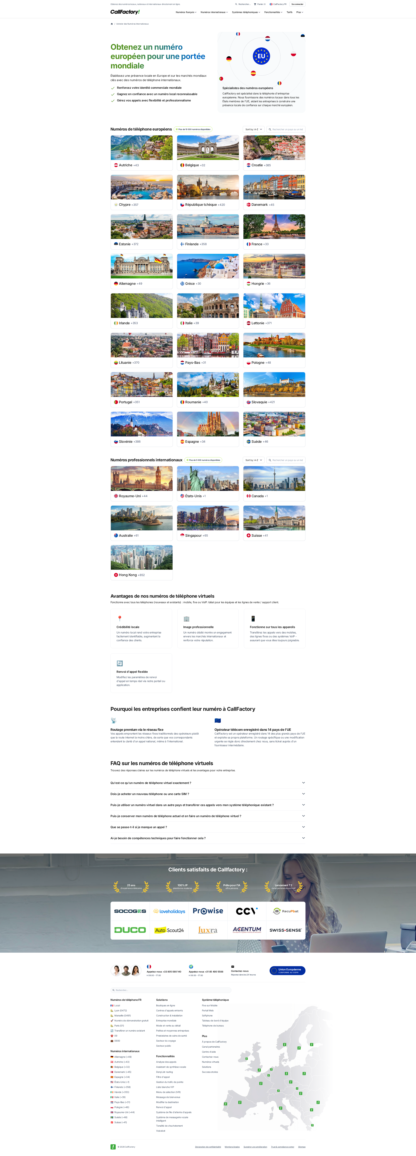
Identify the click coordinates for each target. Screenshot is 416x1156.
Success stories (210, 1072)
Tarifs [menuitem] (289, 12)
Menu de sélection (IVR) (168, 1092)
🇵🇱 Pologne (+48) (119, 1107)
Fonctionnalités (165, 1056)
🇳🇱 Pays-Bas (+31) (120, 1102)
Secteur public (163, 1045)
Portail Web (208, 1010)
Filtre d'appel (162, 1077)
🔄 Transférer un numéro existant (127, 1030)
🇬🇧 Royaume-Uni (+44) (122, 1112)
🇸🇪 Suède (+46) (118, 1117)
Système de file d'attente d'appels (173, 1112)
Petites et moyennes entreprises (172, 1030)
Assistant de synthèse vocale (171, 1066)
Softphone (207, 1015)
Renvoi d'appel (163, 1107)
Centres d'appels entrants (169, 1010)
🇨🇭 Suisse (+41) (118, 1122)
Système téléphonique (215, 999)
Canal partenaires (211, 1046)
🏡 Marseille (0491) (120, 1015)
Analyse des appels (166, 1061)
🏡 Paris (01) (117, 1025)
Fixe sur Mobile (209, 1005)
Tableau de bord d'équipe (215, 1020)
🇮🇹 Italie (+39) (118, 1097)
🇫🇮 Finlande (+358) (120, 1087)
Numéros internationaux (125, 1051)
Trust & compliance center (282, 1147)
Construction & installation (169, 1015)
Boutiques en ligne (165, 1005)
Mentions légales (232, 1147)
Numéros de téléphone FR (125, 999)
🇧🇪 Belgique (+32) (120, 1066)
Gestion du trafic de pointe (169, 1082)
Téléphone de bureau (213, 1025)
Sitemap (302, 1147)
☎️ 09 (113, 1035)
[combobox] (173, 990)
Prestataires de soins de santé (171, 1035)
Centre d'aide (209, 1051)
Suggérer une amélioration (255, 1147)
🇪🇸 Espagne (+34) (120, 1077)
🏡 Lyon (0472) (118, 1010)
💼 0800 (115, 1040)
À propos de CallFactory (214, 1041)
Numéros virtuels (210, 1061)
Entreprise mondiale (166, 1020)
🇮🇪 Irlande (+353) (119, 1092)
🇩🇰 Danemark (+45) (120, 1072)
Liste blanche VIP (165, 1087)
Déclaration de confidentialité (208, 1147)
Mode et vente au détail (168, 1025)
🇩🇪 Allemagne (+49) (121, 1056)
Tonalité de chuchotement (169, 1125)
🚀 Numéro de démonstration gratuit (129, 1020)
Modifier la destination (167, 1102)
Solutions (162, 999)
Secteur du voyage (166, 1040)
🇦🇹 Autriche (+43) (119, 1061)
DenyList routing (164, 1072)
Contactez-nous (210, 1056)
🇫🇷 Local (115, 1005)
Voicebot (160, 1130)
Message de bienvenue (168, 1097)
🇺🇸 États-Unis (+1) (119, 1082)
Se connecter (297, 4)
